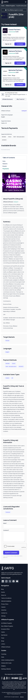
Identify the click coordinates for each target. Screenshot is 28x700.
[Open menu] (26, 2)
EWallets (3, 666)
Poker (2, 638)
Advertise (3, 610)
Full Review (20, 44)
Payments (6, 168)
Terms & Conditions (6, 598)
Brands (5, 166)
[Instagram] (6, 581)
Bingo (2, 641)
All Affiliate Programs (6, 623)
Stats (2, 657)
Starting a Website (6, 669)
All (12, 378)
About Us (3, 595)
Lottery (3, 644)
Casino (7, 378)
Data (4, 161)
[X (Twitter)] (10, 581)
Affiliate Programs (10, 5)
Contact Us (4, 613)
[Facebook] (13, 581)
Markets (5, 163)
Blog (2, 589)
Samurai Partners (15, 51)
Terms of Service (15, 693)
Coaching (3, 654)
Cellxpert (24, 110)
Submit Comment (11, 553)
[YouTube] (17, 581)
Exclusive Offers (5, 629)
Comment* (6, 530)
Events (3, 592)
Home (2, 5)
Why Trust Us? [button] (20, 99)
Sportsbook (4, 635)
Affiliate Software (5, 647)
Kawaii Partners (14, 29)
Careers (3, 607)
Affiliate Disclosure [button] (7, 99)
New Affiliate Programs (7, 626)
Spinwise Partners (15, 70)
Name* (5, 523)
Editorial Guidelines (6, 601)
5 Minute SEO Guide (6, 663)
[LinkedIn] (2, 581)
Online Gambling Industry (7, 660)
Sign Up (7, 44)
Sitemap (3, 616)
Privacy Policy (4, 604)
